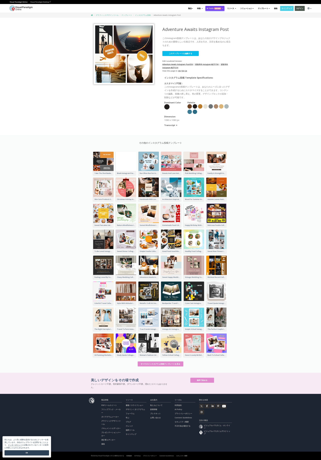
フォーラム (130, 413)
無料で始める (202, 380)
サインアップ (287, 8)
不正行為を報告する (182, 426)
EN (179, 71)
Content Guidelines (183, 417)
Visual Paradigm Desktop (39, 2)
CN (185, 71)
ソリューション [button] (246, 8)
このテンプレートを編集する (180, 53)
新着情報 (153, 409)
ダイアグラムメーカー (110, 417)
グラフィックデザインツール (107, 15)
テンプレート (127, 15)
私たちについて (156, 405)
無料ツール (130, 430)
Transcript (169, 125)
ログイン (299, 8)
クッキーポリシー (15, 445)
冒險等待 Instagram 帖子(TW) (207, 64)
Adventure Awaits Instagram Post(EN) (177, 64)
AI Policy (178, 409)
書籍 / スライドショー (134, 405)
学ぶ (127, 417)
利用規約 (178, 405)
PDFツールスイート (109, 405)
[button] (200, 8)
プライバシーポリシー (183, 413)
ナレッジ (129, 426)
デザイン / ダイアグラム (135, 409)
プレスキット (155, 413)
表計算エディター (108, 440)
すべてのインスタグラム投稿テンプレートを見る (160, 364)
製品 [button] (190, 8)
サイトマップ (131, 434)
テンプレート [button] (263, 8)
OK (27, 453)
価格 (275, 8)
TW (182, 71)
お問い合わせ (155, 417)
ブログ (128, 422)
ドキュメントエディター (111, 428)
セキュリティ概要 (182, 422)
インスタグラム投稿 (143, 15)
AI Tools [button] (213, 8)
